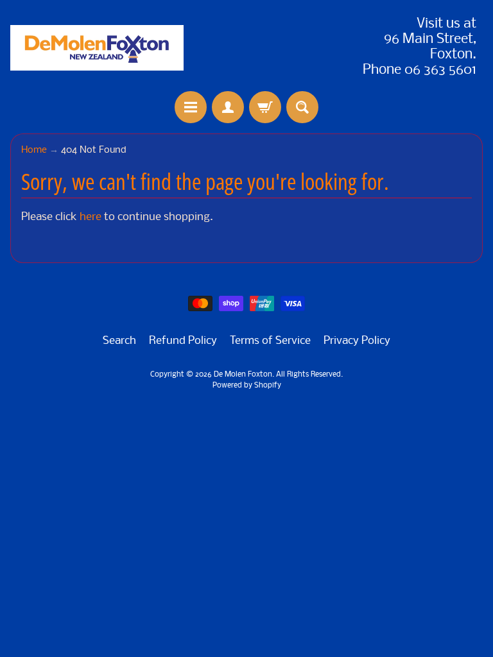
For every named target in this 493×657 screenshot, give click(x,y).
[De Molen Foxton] (97, 48)
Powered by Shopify (246, 385)
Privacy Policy (357, 341)
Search (119, 341)
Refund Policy (183, 341)
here (90, 217)
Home (34, 150)
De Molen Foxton (243, 375)
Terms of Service (270, 341)
